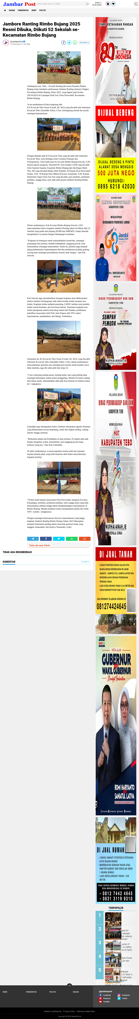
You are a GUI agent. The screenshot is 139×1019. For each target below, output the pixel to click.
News (34, 10)
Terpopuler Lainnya (116, 982)
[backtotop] (69, 986)
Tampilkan (84, 562)
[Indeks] (108, 4)
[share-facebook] (63, 42)
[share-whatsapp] (75, 42)
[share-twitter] (69, 42)
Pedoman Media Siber (86, 1011)
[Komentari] (85, 539)
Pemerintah (23, 10)
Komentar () (84, 42)
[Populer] (113, 4)
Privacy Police (69, 1011)
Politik (42, 10)
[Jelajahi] (136, 3)
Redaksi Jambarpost (52, 1011)
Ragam (12, 10)
